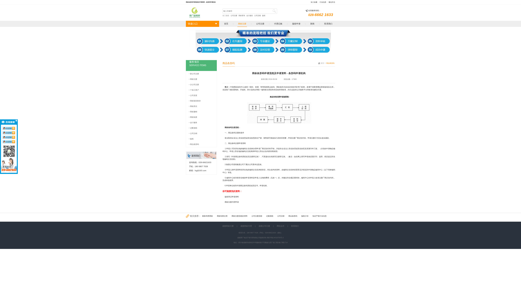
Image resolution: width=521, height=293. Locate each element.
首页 (226, 24)
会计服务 (249, 16)
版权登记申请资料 (232, 197)
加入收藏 (314, 2)
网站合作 (280, 226)
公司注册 (234, 16)
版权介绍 (304, 216)
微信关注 (332, 2)
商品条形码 (292, 216)
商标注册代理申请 (232, 202)
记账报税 (269, 216)
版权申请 (296, 24)
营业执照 (292, 149)
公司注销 (257, 16)
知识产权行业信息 (319, 216)
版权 (263, 16)
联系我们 (328, 24)
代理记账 (278, 24)
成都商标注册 (228, 226)
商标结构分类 (222, 216)
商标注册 (242, 24)
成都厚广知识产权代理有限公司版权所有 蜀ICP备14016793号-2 (260, 238)
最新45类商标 (207, 216)
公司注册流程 (257, 216)
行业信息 (323, 2)
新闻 (312, 24)
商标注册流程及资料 (239, 216)
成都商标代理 (246, 226)
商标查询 (242, 16)
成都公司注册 (264, 226)
